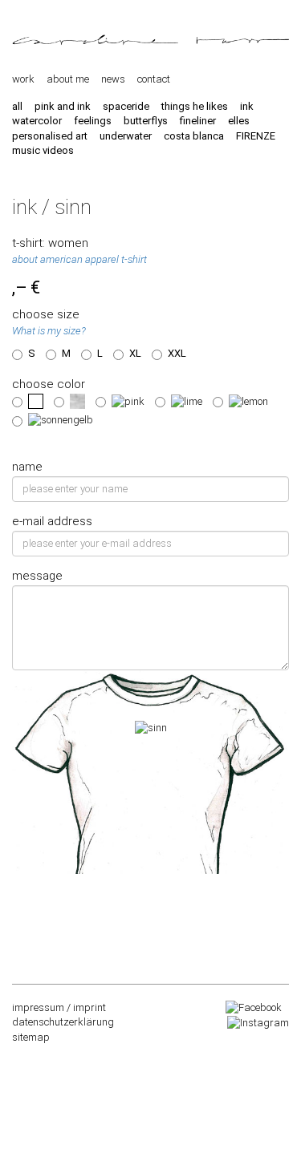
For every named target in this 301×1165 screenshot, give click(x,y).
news (113, 79)
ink (247, 106)
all (17, 106)
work (23, 79)
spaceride (126, 106)
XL (135, 353)
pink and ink (63, 106)
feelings (93, 121)
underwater (126, 136)
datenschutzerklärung (63, 1022)
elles (239, 121)
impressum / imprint (59, 1007)
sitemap (31, 1037)
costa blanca (194, 136)
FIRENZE (255, 136)
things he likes (194, 106)
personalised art (49, 136)
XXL (177, 353)
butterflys (146, 121)
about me (68, 79)
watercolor (37, 121)
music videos (43, 150)
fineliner (198, 121)
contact (153, 79)
